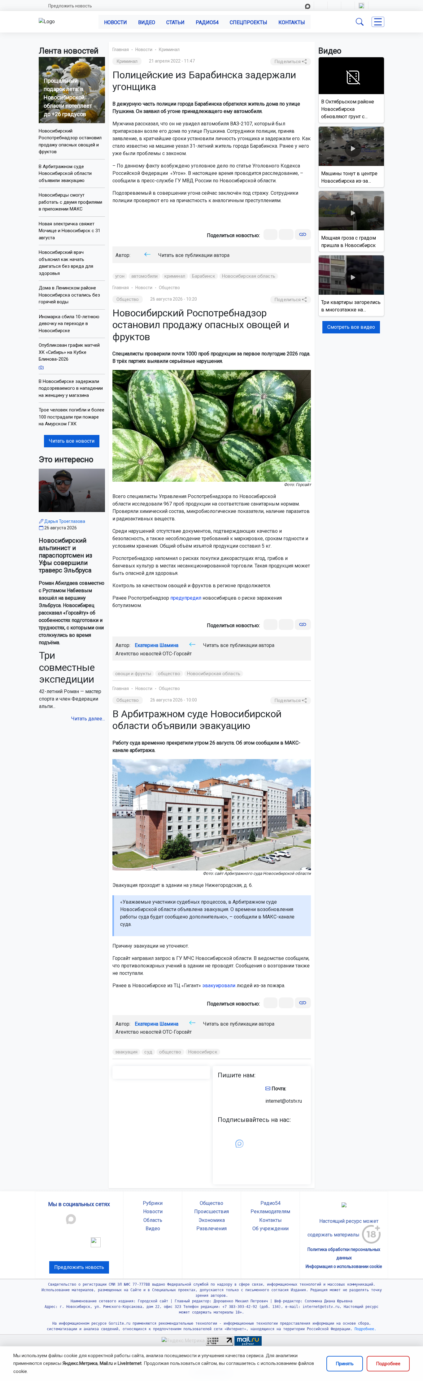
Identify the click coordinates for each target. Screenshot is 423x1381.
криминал (174, 276)
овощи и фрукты (133, 673)
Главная (120, 49)
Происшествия (211, 1211)
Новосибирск (202, 1052)
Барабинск (203, 276)
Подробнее (388, 1363)
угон (119, 276)
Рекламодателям (270, 1211)
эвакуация (126, 1052)
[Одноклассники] (286, 234)
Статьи (175, 22)
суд (148, 1052)
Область (152, 1220)
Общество (169, 287)
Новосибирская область (248, 276)
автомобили (144, 276)
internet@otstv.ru (283, 1101)
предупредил (185, 598)
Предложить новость (70, 5)
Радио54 (207, 22)
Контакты (291, 22)
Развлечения (211, 1228)
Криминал (169, 49)
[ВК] (270, 234)
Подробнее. (364, 1329)
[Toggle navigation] (378, 22)
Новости (115, 22)
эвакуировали (218, 985)
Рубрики (153, 1203)
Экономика (211, 1220)
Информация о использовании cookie (344, 1266)
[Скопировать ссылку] (303, 234)
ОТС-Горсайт (177, 654)
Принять (345, 1363)
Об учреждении (270, 1228)
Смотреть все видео (351, 327)
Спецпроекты (248, 22)
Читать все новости (71, 441)
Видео (146, 22)
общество (169, 673)
